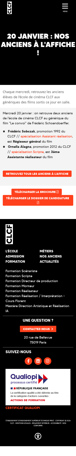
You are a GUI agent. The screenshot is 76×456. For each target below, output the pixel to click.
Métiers (46, 251)
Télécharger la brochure (35, 192)
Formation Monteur (20, 286)
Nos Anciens (51, 256)
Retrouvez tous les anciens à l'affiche (37, 174)
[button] (38, 435)
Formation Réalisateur (22, 291)
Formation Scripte (19, 276)
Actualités (49, 261)
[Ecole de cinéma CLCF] (9, 7)
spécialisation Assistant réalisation (46, 136)
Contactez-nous (36, 329)
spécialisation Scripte (27, 152)
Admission (15, 256)
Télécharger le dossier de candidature (38, 198)
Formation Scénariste (21, 271)
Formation (15, 261)
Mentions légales (23, 423)
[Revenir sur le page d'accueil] (20, 234)
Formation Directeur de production (32, 281)
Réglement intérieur (40, 423)
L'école (12, 251)
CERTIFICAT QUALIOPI (23, 408)
